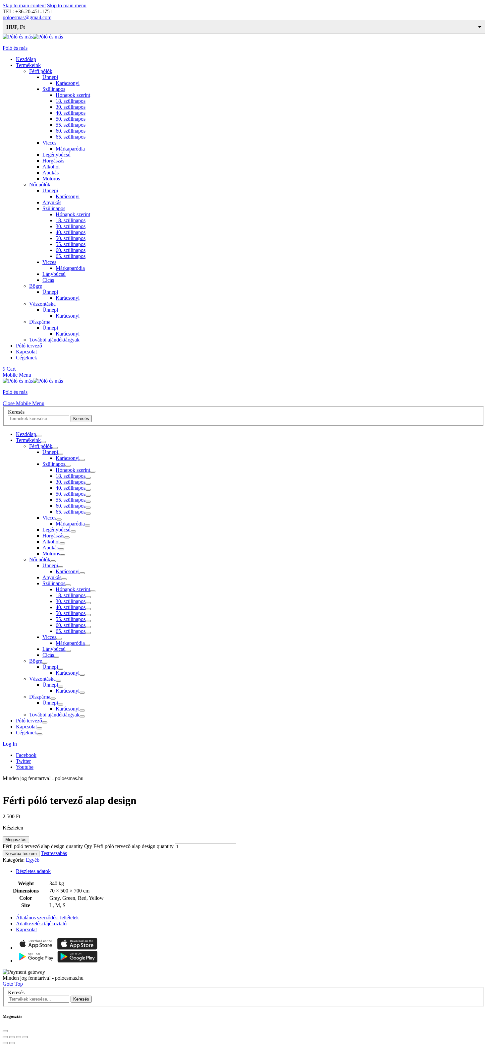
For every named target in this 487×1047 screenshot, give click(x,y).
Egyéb (32, 860)
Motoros (51, 178)
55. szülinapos (70, 125)
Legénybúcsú (56, 154)
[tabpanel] (243, 583)
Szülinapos (53, 89)
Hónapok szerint (73, 95)
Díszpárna (39, 322)
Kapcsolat (26, 351)
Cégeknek (26, 357)
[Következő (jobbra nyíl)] (12, 1043)
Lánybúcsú (54, 274)
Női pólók (39, 184)
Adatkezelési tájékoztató (41, 923)
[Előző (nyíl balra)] (5, 1043)
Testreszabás (54, 853)
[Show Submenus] (38, 436)
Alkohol (51, 166)
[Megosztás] (12, 1037)
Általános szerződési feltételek (47, 917)
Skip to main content (24, 5)
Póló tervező (29, 345)
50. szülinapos (70, 119)
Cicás (48, 280)
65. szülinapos (70, 137)
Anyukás (51, 202)
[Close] (5, 1031)
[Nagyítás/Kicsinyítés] (25, 1037)
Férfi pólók (40, 71)
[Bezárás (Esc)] (5, 1037)
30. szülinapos (70, 107)
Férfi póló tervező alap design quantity (133, 846)
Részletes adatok (33, 871)
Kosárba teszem (21, 853)
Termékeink (28, 65)
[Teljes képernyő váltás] (18, 1037)
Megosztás (16, 839)
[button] (17, 375)
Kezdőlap (26, 59)
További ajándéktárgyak (54, 339)
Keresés (16, 412)
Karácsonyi (68, 83)
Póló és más (15, 48)
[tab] (250, 871)
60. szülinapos (70, 131)
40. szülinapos (70, 113)
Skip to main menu (66, 5)
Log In (10, 744)
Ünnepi (50, 77)
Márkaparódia (70, 149)
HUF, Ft (15, 27)
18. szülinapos (70, 101)
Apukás (50, 172)
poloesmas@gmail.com (27, 17)
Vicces (49, 143)
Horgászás (53, 160)
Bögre (35, 286)
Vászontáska (42, 304)
